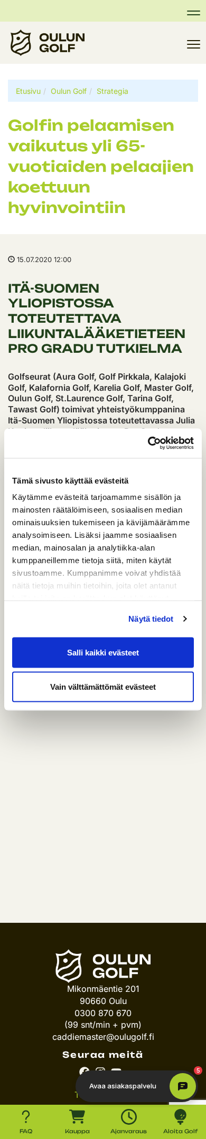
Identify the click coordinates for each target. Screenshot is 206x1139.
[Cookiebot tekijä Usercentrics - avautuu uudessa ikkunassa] (148, 443)
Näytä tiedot (150, 618)
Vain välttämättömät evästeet (103, 686)
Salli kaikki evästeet (103, 652)
